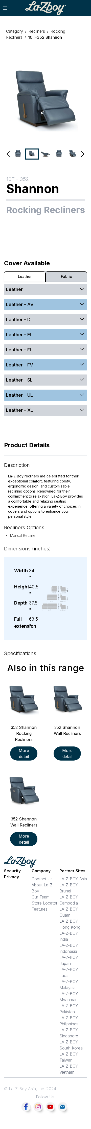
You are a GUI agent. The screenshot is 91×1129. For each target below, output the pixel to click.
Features (40, 909)
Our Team (41, 896)
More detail (24, 753)
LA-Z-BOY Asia (73, 878)
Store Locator (44, 903)
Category (14, 31)
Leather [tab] (25, 276)
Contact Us (42, 878)
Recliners (37, 31)
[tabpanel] (45, 351)
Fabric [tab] (66, 276)
